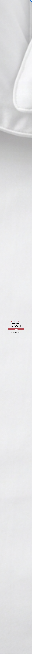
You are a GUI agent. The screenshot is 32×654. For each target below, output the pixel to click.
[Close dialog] (31, 1)
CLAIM (16, 329)
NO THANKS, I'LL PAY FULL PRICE (16, 332)
